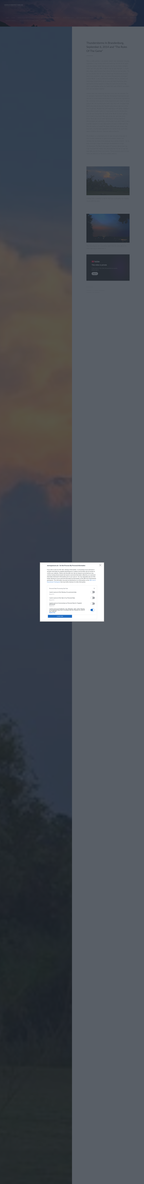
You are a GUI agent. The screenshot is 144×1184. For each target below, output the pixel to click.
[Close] (100, 565)
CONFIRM (60, 616)
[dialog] (72, 592)
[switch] (92, 592)
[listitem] (72, 588)
